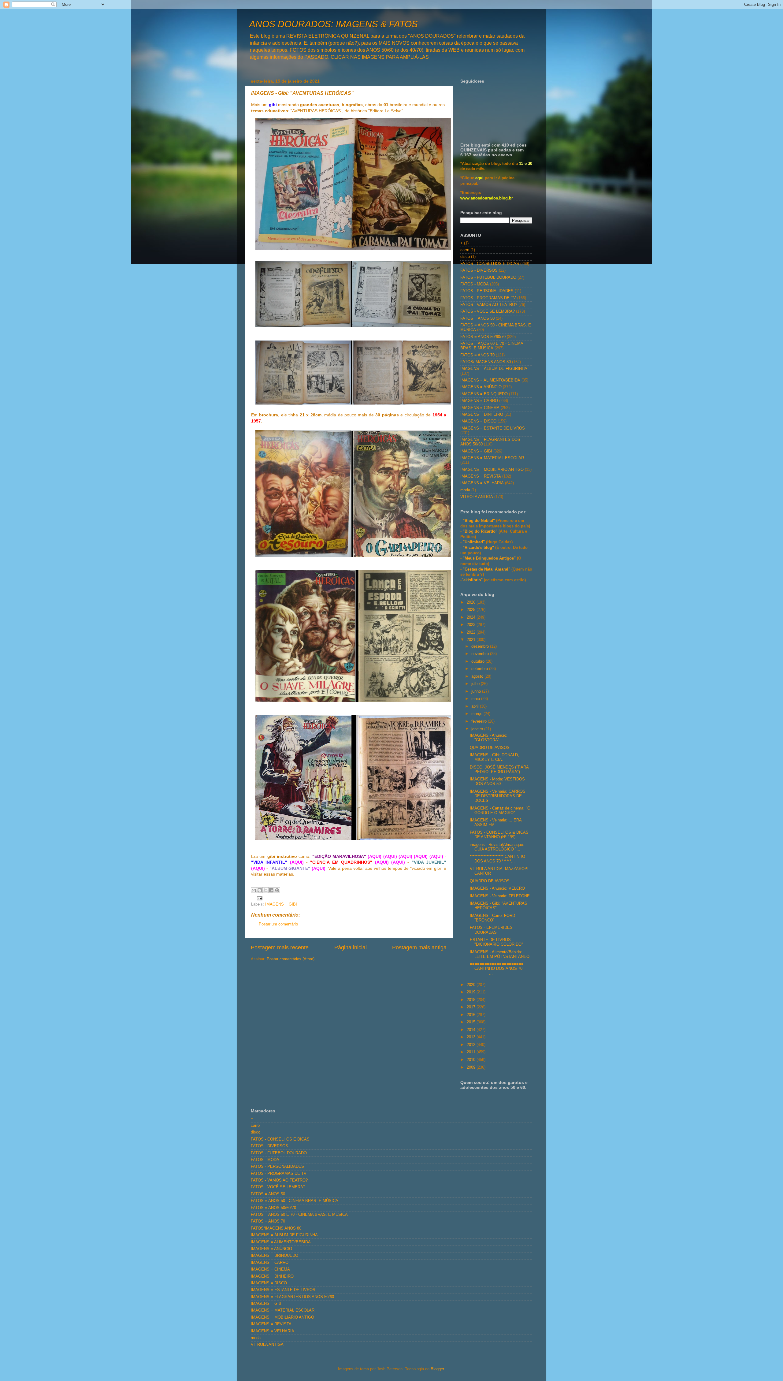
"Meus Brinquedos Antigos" (490, 558)
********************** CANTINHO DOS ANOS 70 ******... (497, 858)
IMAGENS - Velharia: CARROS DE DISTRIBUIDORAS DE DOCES (497, 796)
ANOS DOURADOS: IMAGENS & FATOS (333, 24)
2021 (472, 640)
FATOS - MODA (474, 284)
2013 (472, 1037)
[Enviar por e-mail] (254, 890)
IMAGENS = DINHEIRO (481, 414)
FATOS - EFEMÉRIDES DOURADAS (491, 929)
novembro (480, 654)
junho (476, 691)
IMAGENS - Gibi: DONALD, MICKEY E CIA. (494, 757)
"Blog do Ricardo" (481, 531)
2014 (472, 1030)
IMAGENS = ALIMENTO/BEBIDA (490, 380)
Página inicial (350, 947)
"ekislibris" (472, 580)
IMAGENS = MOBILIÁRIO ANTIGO (492, 469)
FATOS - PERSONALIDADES (487, 291)
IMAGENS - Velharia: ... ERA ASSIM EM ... (495, 822)
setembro (480, 669)
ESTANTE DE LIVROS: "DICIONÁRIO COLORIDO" (496, 942)
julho (476, 684)
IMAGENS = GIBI (281, 904)
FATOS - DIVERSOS (479, 270)
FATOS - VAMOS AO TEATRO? (488, 305)
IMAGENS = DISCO (478, 421)
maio (476, 699)
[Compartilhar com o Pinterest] (277, 890)
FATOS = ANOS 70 (477, 355)
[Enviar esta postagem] (258, 898)
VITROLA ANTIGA (476, 497)
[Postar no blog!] (260, 890)
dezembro (480, 646)
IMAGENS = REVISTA (480, 476)
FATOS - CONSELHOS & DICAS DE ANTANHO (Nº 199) (499, 834)
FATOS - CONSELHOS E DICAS (489, 264)
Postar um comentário (278, 924)
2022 (472, 632)
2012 (472, 1045)
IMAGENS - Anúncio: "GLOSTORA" (488, 737)
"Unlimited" (474, 542)
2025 (472, 610)
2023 (472, 625)
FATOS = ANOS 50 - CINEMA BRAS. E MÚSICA (294, 1201)
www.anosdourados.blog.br (486, 198)
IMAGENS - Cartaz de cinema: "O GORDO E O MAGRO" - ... (500, 810)
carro (464, 250)
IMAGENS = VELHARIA (482, 483)
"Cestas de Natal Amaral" (487, 569)
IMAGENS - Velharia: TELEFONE (500, 896)
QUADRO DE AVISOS (490, 748)
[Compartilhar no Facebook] (271, 890)
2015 (472, 1022)
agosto (477, 676)
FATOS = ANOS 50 (477, 318)
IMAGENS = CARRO (479, 401)
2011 (472, 1052)
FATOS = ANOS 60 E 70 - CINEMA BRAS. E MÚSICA (491, 345)
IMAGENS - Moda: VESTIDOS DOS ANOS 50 (497, 781)
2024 (472, 617)
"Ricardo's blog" (479, 547)
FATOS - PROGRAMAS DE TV (488, 298)
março (477, 714)
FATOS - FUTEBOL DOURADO (488, 277)
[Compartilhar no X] (265, 890)
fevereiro (479, 721)
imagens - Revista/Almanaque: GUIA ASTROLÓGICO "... (497, 847)
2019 (472, 992)
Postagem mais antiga (419, 947)
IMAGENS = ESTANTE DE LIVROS (492, 428)
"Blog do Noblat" (479, 521)
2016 (472, 1015)
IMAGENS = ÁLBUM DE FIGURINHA (493, 369)
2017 (472, 1007)
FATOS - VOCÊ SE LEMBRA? (487, 311)
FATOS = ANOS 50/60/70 (483, 337)
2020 (472, 985)
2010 (472, 1060)
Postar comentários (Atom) (290, 959)
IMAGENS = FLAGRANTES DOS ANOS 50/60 (292, 1297)
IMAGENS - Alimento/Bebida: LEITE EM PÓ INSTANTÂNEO (499, 954)
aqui (479, 178)
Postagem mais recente (280, 947)
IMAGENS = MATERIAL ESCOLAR (492, 458)
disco (465, 257)
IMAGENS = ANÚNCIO (481, 387)
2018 (472, 1000)
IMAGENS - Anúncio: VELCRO (497, 888)
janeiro (477, 729)
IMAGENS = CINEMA (479, 408)
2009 (472, 1067)
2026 (472, 602)
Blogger (437, 1369)
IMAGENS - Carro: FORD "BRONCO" (492, 918)
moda (465, 490)
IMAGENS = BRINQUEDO (484, 394)
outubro (478, 661)
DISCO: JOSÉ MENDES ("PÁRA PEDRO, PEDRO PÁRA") (499, 769)
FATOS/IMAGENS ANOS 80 (485, 362)
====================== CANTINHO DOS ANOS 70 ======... (497, 968)
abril (475, 706)
